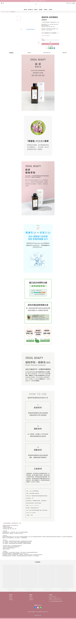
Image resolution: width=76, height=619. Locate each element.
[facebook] (51, 48)
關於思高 (25, 9)
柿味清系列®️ (30, 9)
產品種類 (40, 9)
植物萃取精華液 (12, 11)
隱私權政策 (11, 598)
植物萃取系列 (7, 11)
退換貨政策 (11, 599)
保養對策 (45, 9)
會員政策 (50, 9)
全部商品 (35, 9)
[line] (49, 48)
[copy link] (54, 48)
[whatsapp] (52, 48)
